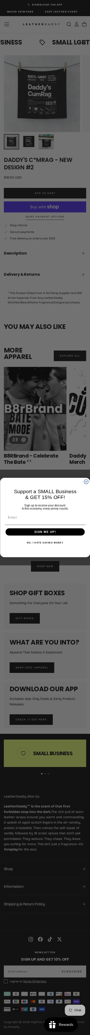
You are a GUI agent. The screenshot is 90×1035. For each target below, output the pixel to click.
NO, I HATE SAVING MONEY (45, 543)
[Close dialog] (86, 482)
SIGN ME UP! (45, 532)
